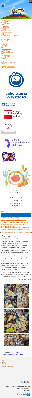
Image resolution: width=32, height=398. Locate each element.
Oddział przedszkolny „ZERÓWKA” (10, 35)
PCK (3, 33)
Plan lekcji (4, 37)
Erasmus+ (4, 58)
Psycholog (4, 50)
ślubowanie (27, 229)
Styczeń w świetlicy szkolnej (9, 232)
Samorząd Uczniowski (7, 32)
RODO (3, 63)
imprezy (4, 222)
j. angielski (11, 222)
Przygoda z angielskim (7, 56)
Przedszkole (5, 34)
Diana (17, 238)
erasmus (18, 220)
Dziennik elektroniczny (7, 20)
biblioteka (14, 217)
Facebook (4, 28)
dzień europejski (4, 220)
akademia (4, 217)
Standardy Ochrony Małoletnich (9, 62)
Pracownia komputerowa (8, 41)
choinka (18, 217)
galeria (24, 220)
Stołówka (5, 45)
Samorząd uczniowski (8, 354)
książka (23, 222)
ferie (22, 220)
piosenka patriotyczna (9, 224)
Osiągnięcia (6, 27)
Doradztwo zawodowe (7, 39)
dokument (22, 217)
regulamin (26, 224)
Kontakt (4, 364)
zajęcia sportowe (12, 229)
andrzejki (9, 217)
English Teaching (6, 55)
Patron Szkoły (6, 23)
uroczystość (7, 226)
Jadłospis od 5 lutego (24, 232)
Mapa (3, 360)
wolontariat (21, 227)
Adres (3, 362)
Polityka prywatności (7, 366)
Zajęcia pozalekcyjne (7, 61)
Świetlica (5, 44)
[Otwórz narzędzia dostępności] (28, 394)
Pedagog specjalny (6, 49)
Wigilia (15, 227)
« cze (2, 211)
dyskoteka (26, 217)
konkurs (18, 222)
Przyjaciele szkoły (6, 51)
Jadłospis (4, 38)
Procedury (4, 46)
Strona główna (19, 354)
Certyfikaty (5, 26)
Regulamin (5, 21)
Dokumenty (5, 24)
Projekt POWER (5, 59)
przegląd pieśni (20, 224)
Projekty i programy (6, 53)
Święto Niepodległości (20, 229)
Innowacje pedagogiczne (7, 52)
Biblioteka (5, 43)
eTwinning (4, 57)
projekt (15, 224)
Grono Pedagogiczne (7, 30)
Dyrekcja (4, 29)
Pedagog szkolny (6, 47)
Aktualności (17, 352)
